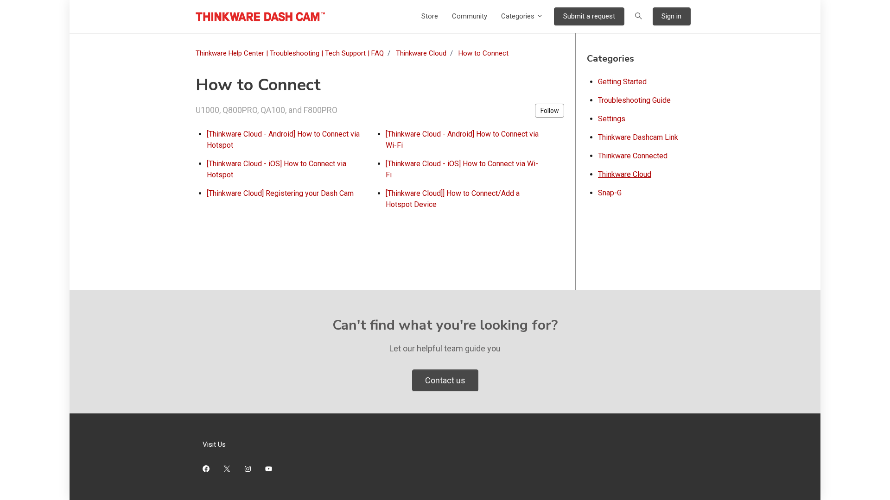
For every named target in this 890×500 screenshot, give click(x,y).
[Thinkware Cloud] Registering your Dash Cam (280, 193)
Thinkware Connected (633, 155)
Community (469, 16)
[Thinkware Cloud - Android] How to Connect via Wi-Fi (462, 140)
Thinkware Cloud (421, 53)
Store (429, 16)
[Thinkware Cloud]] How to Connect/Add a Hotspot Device (453, 199)
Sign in (671, 16)
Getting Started (622, 81)
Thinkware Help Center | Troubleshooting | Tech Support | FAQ (290, 53)
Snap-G (610, 192)
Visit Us (214, 444)
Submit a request (589, 16)
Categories (518, 16)
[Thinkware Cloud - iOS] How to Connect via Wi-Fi (462, 169)
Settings (611, 118)
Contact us (445, 380)
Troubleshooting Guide (634, 100)
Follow (549, 110)
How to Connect (483, 53)
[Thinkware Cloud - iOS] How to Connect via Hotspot (276, 169)
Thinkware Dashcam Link (638, 137)
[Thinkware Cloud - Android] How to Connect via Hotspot (283, 140)
